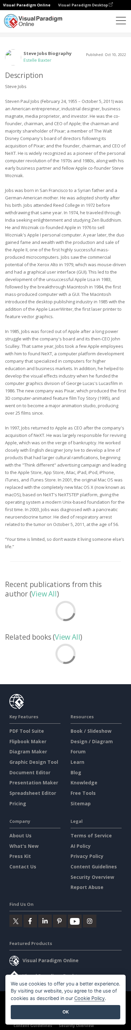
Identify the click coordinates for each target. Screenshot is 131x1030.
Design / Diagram (92, 741)
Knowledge (84, 782)
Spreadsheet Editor (32, 793)
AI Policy (81, 846)
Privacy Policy (87, 856)
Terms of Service (91, 835)
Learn (77, 762)
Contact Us (22, 866)
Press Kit (20, 856)
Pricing (17, 803)
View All (43, 593)
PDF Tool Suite (26, 731)
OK (65, 1011)
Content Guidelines (94, 866)
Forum (78, 751)
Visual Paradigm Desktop (83, 4)
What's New (24, 846)
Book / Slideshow (91, 731)
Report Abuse (87, 887)
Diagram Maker (28, 751)
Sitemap (81, 803)
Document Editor (29, 772)
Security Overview (92, 877)
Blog (76, 772)
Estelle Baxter (37, 60)
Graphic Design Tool (33, 762)
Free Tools (83, 793)
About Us (20, 835)
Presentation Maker (33, 782)
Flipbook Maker (27, 741)
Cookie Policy (89, 998)
